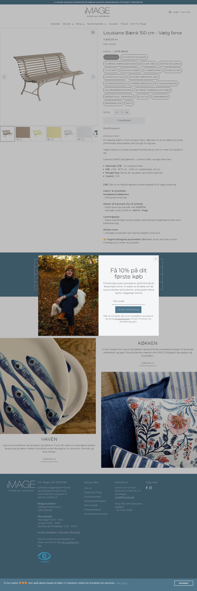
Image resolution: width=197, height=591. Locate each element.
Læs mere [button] (121, 583)
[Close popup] (155, 258)
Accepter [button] (184, 583)
